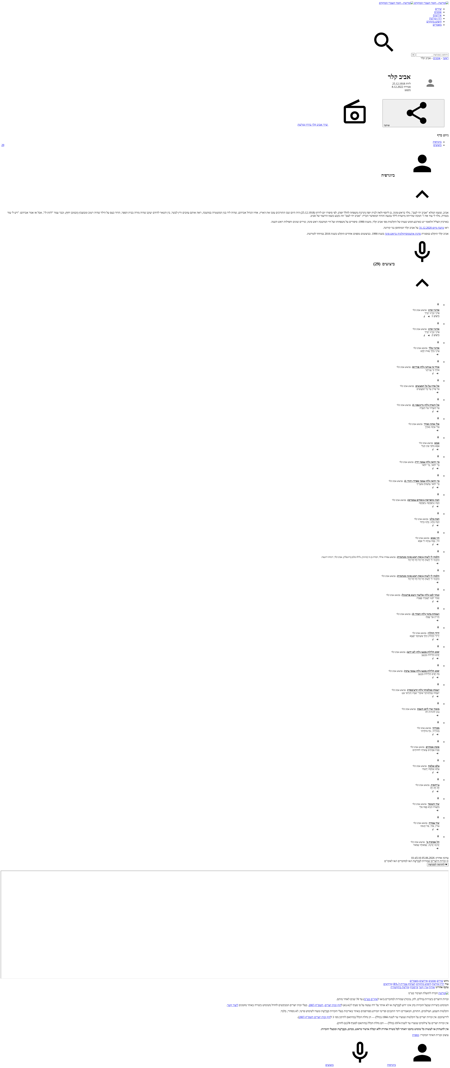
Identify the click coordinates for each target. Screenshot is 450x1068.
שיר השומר (433, 804)
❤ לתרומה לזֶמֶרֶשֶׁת (437, 864)
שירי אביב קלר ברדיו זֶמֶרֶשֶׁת (313, 124)
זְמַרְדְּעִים (388, 984)
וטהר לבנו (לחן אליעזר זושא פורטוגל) (420, 595)
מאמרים (437, 24)
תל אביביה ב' (432, 842)
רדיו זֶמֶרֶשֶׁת (435, 18)
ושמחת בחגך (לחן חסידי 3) (425, 614)
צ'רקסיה (434, 785)
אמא (436, 443)
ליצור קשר (232, 1005)
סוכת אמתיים (432, 747)
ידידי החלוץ (433, 633)
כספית (415, 1035)
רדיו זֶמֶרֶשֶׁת (438, 984)
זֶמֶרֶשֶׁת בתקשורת (400, 987)
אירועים (437, 15)
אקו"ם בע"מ (371, 999)
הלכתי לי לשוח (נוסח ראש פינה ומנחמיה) (418, 557)
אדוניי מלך (434, 348)
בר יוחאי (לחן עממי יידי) (427, 462)
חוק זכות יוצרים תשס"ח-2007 (315, 1017)
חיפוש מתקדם (434, 21)
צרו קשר (423, 987)
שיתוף (387, 125)
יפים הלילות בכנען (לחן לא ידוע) (423, 652)
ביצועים (221, 145)
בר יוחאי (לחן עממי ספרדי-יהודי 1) (421, 481)
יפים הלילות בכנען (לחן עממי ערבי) (421, 671)
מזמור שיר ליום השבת (428, 709)
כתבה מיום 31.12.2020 (431, 227)
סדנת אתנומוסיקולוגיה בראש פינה (403, 233)
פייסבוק (414, 987)
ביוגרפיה (437, 141)
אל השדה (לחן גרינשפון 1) (425, 405)
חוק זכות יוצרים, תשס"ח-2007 (325, 1005)
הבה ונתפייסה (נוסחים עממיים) (423, 500)
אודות (432, 987)
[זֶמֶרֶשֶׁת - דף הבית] (443, 993)
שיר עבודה (434, 823)
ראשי (446, 58)
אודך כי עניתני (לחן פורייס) (425, 367)
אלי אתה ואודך (431, 424)
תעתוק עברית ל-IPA (404, 984)
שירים (438, 8)
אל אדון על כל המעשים (427, 386)
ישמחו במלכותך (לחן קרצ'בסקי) (423, 690)
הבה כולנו (434, 519)
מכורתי (435, 728)
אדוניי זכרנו (433, 310)
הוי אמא (435, 538)
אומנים (438, 12)
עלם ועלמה (433, 766)
